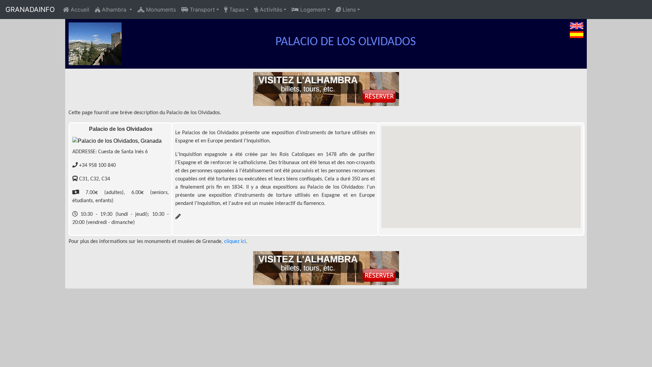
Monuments (160, 9)
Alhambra (114, 9)
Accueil (79, 9)
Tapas (236, 9)
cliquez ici (235, 241)
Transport (201, 9)
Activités (270, 9)
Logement (312, 9)
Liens (348, 9)
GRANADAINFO (30, 9)
